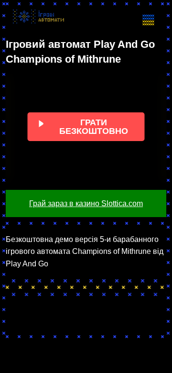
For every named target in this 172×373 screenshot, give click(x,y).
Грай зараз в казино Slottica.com (86, 203)
